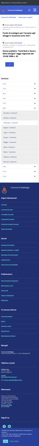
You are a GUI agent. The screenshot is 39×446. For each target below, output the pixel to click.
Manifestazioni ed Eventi (8, 336)
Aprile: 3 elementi (9, 147)
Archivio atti (4, 290)
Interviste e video (6, 326)
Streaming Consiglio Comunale (10, 224)
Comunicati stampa (6, 316)
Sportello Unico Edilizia (7, 245)
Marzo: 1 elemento (9, 152)
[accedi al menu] (34, 9)
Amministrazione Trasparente (9, 281)
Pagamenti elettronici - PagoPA (10, 250)
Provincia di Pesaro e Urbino (19, 3)
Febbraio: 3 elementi (10, 157)
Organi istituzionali (6, 229)
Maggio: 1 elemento (9, 142)
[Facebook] (4, 427)
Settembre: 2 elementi (10, 123)
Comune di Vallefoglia (15, 10)
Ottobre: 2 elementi (9, 118)
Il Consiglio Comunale (7, 214)
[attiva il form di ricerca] (29, 10)
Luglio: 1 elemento (9, 132)
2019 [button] (4, 171)
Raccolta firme (5, 331)
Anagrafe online (5, 260)
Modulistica (4, 300)
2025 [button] (4, 88)
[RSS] (9, 427)
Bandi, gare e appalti (25, 17)
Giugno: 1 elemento (9, 137)
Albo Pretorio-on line (7, 286)
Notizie (3, 321)
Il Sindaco (4, 205)
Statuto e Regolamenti (7, 295)
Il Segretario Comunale (7, 219)
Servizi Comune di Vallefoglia (9, 265)
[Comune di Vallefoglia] (3, 10)
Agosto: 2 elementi (9, 127)
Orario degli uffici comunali (9, 377)
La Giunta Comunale (7, 210)
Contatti (3, 375)
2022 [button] (4, 103)
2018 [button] (4, 176)
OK (5, 441)
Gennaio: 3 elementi (10, 162)
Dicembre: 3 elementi (10, 113)
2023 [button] (4, 98)
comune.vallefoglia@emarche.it (13, 380)
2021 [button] (4, 108)
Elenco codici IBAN (6, 405)
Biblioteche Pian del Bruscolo (9, 255)
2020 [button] (4, 166)
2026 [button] (4, 84)
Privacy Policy (14, 441)
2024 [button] (4, 93)
